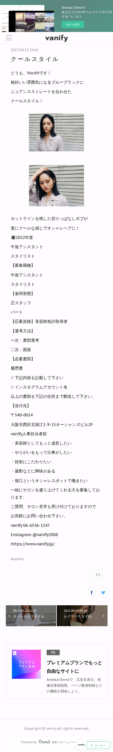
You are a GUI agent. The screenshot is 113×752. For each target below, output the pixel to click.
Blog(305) (17, 559)
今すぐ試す (73, 24)
